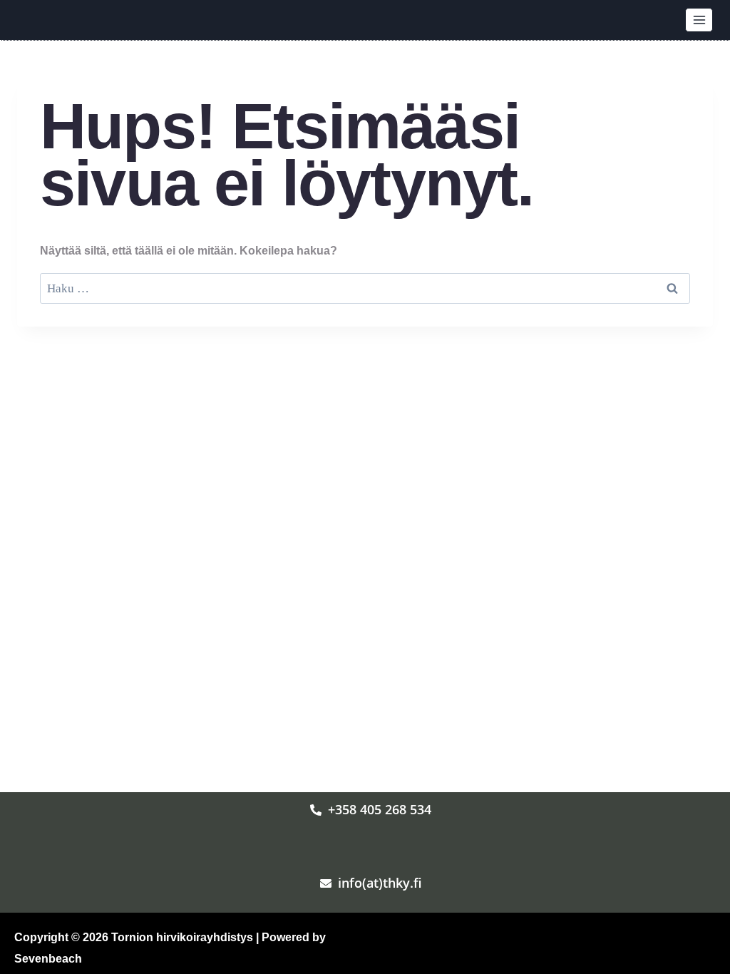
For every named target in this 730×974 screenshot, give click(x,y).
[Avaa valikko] (699, 19)
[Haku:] (365, 288)
